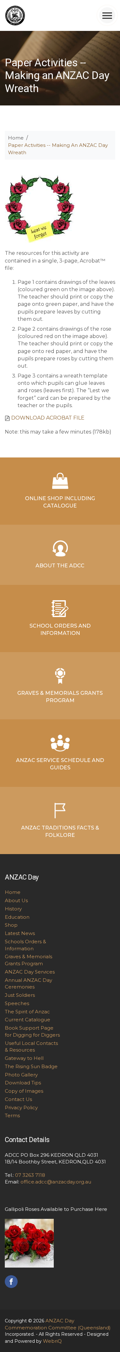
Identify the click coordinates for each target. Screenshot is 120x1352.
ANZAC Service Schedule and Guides (60, 764)
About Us (16, 900)
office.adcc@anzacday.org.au (55, 1182)
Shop (11, 925)
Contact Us (18, 1099)
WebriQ (52, 1341)
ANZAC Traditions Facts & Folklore (60, 831)
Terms (12, 1115)
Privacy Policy (21, 1107)
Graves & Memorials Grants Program (60, 696)
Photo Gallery (21, 1075)
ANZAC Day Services (30, 972)
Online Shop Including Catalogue (60, 502)
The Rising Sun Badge (31, 1066)
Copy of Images (24, 1091)
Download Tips (23, 1083)
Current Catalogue (27, 1020)
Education (17, 917)
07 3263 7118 (30, 1175)
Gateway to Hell (24, 1058)
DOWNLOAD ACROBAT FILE (47, 418)
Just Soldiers (20, 995)
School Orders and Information (60, 629)
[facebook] (11, 1281)
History (13, 909)
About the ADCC (60, 566)
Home (16, 138)
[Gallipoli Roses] (29, 1243)
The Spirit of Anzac (27, 1012)
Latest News (20, 933)
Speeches (17, 1003)
